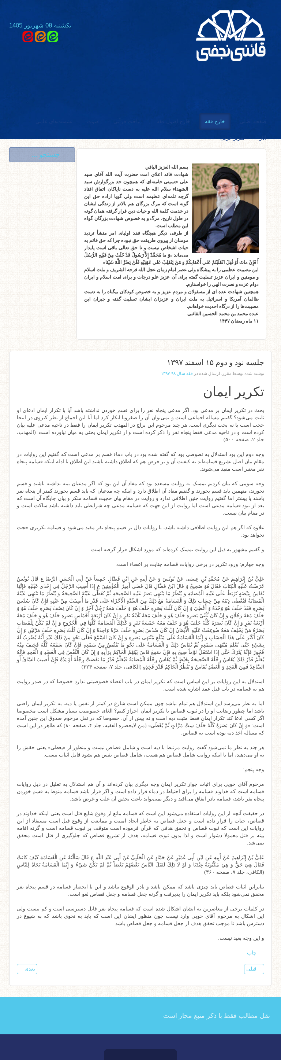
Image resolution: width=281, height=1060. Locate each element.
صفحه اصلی (253, 121)
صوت (93, 121)
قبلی (252, 969)
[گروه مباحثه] (52, 36)
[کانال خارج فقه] (40, 36)
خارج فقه (215, 121)
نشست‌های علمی (53, 121)
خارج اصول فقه (173, 121)
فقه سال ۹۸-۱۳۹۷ (177, 373)
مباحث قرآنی (127, 121)
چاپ (252, 953)
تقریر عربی (232, 138)
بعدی (29, 969)
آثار (262, 138)
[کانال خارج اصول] (27, 36)
